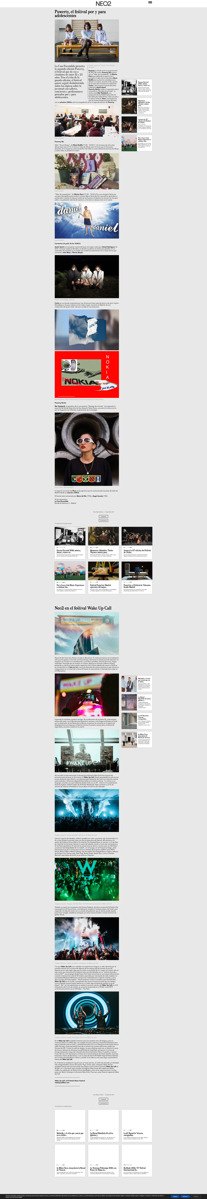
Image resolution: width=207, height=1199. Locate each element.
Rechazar (185, 1196)
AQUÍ (20, 1197)
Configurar (196, 1196)
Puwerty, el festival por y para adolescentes (80, 13)
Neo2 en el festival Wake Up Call (83, 608)
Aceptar (175, 1196)
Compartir (103, 516)
